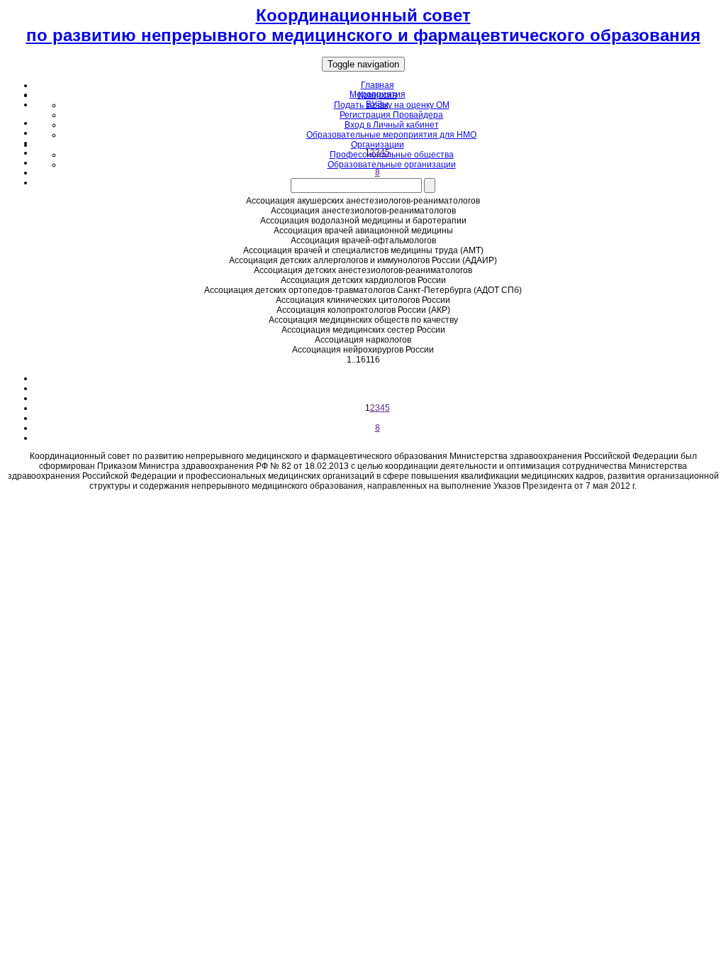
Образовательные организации (392, 165)
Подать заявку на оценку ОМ (391, 105)
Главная (377, 85)
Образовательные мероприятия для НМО (391, 135)
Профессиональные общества (392, 155)
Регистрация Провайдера (391, 115)
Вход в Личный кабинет (392, 125)
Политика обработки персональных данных (363, 503)
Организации (377, 145)
